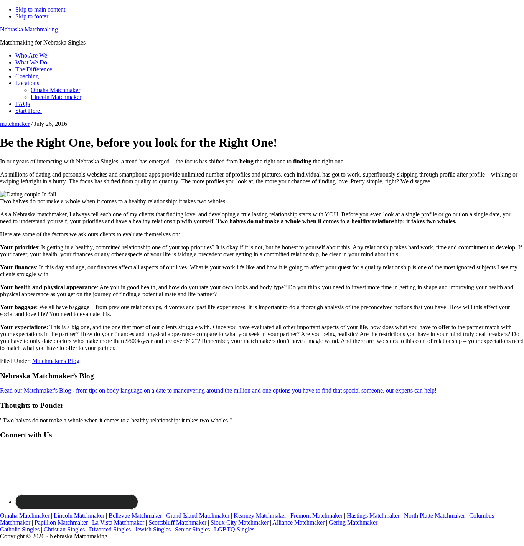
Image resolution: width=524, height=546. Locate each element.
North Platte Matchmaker (434, 515)
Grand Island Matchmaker (197, 515)
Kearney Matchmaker (260, 515)
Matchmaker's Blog (55, 361)
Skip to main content (40, 9)
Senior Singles (192, 529)
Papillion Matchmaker (61, 522)
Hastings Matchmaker (373, 515)
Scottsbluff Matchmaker (177, 522)
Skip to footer (31, 16)
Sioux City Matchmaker (240, 522)
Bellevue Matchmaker (135, 515)
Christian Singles (64, 529)
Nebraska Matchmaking (29, 29)
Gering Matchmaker (353, 522)
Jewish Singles (153, 529)
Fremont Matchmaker (316, 515)
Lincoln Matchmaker (79, 515)
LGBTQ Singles (234, 529)
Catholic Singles (20, 529)
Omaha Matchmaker (24, 515)
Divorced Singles (110, 529)
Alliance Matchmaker (298, 522)
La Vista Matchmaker (118, 522)
